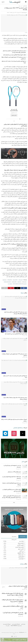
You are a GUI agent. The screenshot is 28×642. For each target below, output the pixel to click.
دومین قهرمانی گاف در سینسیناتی (14, 472)
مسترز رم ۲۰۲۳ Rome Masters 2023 (19, 283)
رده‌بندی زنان (14, 536)
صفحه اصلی (25, 6)
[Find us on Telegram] (5, 433)
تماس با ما (7, 625)
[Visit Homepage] (14, 2)
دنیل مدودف (24, 281)
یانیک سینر (10, 283)
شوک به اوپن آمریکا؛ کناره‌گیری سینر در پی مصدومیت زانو (14, 55)
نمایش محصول (14, 115)
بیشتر (14, 502)
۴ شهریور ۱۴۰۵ (18, 468)
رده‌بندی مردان (22, 536)
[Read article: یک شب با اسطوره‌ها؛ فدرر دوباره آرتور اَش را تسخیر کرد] (24, 466)
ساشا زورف (19, 281)
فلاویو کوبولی (21, 557)
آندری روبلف (20, 279)
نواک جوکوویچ (21, 553)
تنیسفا (25, 38)
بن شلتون (22, 551)
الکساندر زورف (15, 279)
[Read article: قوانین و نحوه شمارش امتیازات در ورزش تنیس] (14, 575)
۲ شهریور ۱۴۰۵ (18, 473)
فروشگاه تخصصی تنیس (16, 624)
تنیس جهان (20, 6)
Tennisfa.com (21, 632)
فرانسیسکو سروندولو (7, 281)
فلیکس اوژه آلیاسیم (19, 547)
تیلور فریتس (21, 559)
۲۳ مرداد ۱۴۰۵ (24, 422)
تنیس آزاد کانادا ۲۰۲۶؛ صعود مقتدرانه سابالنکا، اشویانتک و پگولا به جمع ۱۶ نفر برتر (12, 594)
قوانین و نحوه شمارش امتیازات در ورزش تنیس (18, 587)
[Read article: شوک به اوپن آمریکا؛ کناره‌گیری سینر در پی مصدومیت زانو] (14, 325)
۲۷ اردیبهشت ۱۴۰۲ (18, 12)
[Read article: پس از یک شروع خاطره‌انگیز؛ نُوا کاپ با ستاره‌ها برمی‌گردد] (24, 484)
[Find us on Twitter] (22, 433)
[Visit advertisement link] (14, 153)
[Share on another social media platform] (4, 288)
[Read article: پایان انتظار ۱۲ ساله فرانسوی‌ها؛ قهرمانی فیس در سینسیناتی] (24, 477)
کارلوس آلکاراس (20, 545)
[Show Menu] (25, 2)
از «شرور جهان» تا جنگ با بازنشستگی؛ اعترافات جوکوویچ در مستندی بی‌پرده (12, 600)
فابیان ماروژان (14, 281)
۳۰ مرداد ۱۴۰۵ (24, 335)
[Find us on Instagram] (14, 433)
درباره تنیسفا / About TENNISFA (16, 625)
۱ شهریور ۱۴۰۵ (24, 315)
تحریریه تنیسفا (24, 12)
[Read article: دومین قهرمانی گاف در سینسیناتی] (24, 473)
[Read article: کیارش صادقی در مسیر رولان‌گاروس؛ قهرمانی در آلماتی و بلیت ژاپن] (24, 490)
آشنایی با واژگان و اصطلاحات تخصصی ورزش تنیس (13, 607)
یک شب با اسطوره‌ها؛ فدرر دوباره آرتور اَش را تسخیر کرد (13, 613)
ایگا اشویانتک (10, 279)
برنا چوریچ (4, 279)
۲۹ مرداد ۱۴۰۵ (24, 379)
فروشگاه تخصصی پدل (6, 624)
